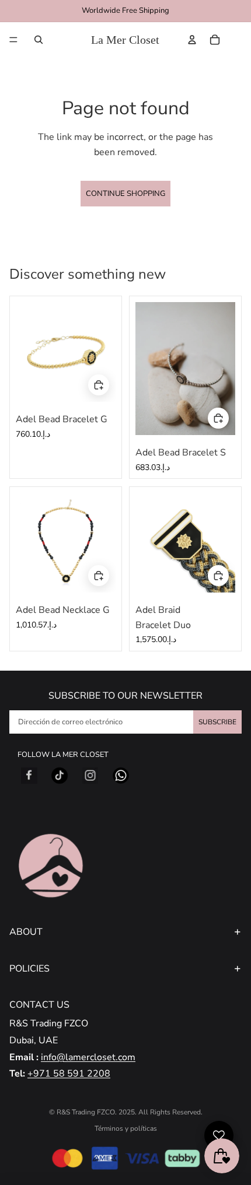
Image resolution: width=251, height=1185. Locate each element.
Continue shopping (125, 193)
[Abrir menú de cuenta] (192, 39)
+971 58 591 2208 (68, 1073)
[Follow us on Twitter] (59, 775)
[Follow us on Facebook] (29, 775)
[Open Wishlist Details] (218, 1135)
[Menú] (13, 39)
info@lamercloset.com (88, 1057)
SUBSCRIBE (217, 722)
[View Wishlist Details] (239, 39)
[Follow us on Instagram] (90, 775)
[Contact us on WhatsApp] (121, 775)
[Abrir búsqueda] (38, 39)
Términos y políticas (126, 1128)
